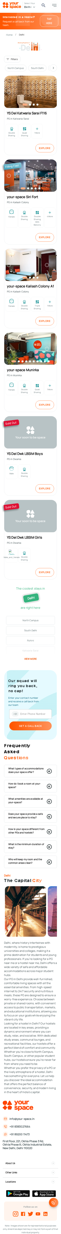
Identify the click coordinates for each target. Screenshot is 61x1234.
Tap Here (49, 21)
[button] (30, 620)
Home (9, 34)
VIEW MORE (30, 658)
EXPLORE (45, 148)
